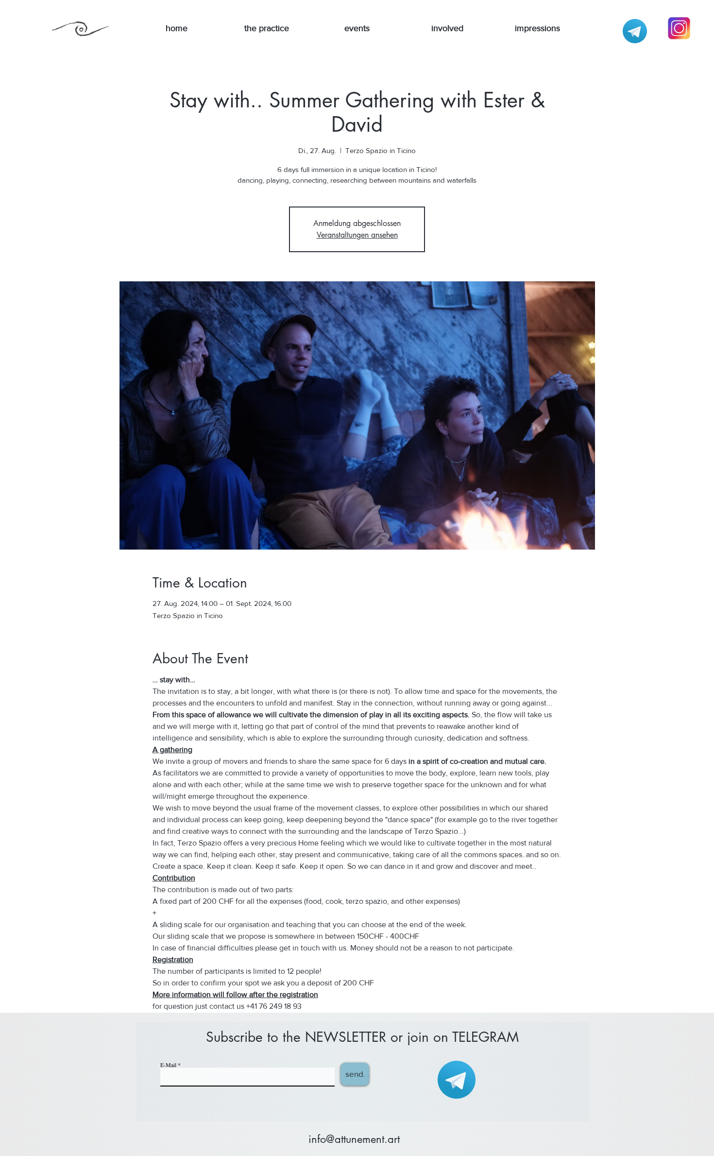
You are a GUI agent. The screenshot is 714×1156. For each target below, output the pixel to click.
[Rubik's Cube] (634, 31)
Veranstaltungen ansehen (357, 235)
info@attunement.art (354, 1139)
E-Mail (168, 1065)
